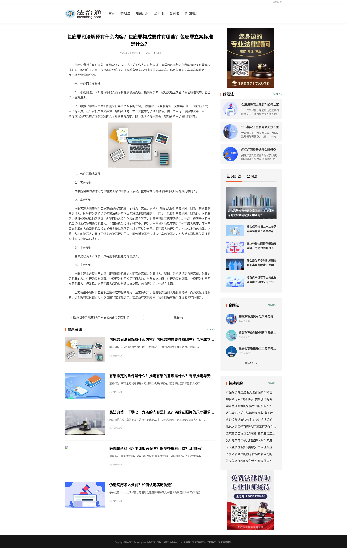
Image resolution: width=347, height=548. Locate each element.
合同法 (174, 13)
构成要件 (99, 306)
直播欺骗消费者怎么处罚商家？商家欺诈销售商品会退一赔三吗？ (257, 316)
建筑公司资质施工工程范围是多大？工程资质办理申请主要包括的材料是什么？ (257, 349)
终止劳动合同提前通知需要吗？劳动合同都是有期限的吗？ (262, 246)
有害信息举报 (224, 542)
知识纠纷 (142, 13)
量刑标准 (123, 306)
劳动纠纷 (190, 13)
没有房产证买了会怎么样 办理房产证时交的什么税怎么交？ (262, 280)
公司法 (159, 13)
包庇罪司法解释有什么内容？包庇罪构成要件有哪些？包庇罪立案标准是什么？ (161, 340)
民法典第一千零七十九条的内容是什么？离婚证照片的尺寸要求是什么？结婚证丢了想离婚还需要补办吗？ (161, 412)
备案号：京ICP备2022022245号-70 (200, 542)
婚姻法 (125, 13)
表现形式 (111, 306)
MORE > (211, 329)
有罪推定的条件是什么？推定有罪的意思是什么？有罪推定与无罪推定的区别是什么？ (161, 376)
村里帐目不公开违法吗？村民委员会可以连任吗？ (101, 317)
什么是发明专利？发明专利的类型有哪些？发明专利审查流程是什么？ (262, 263)
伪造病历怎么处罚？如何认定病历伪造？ (141, 485)
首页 (111, 13)
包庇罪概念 (85, 306)
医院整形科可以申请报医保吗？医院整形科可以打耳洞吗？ (156, 449)
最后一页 (179, 317)
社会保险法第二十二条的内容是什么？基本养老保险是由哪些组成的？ (262, 229)
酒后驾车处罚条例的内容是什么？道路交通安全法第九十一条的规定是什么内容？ (257, 332)
